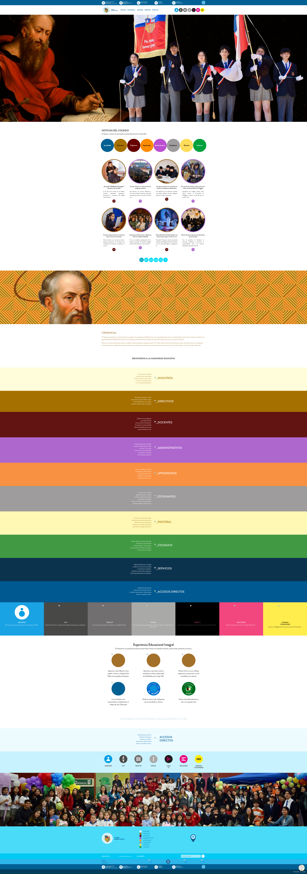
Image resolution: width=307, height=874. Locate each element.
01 (141, 260)
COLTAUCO (146, 847)
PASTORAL (146, 845)
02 (146, 260)
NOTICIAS (123, 10)
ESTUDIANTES (147, 842)
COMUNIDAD (131, 10)
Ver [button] (114, 201)
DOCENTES (146, 836)
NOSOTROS (146, 831)
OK (203, 856)
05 (160, 260)
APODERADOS (147, 840)
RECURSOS (140, 10)
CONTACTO (155, 10)
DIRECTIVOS (146, 834)
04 (155, 260)
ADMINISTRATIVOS (148, 838)
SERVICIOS (148, 10)
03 (151, 260)
